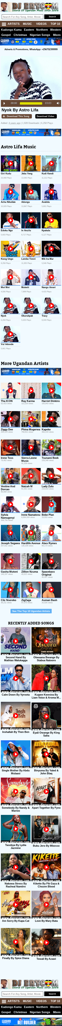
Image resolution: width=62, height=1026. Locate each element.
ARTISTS (14, 23)
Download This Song (18, 116)
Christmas (20, 34)
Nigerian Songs (40, 34)
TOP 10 (55, 23)
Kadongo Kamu (11, 29)
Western (55, 29)
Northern (42, 29)
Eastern (29, 29)
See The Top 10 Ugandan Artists (31, 611)
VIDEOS (41, 23)
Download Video (45, 116)
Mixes (57, 34)
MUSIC (27, 23)
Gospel (6, 34)
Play (4, 103)
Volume (57, 103)
